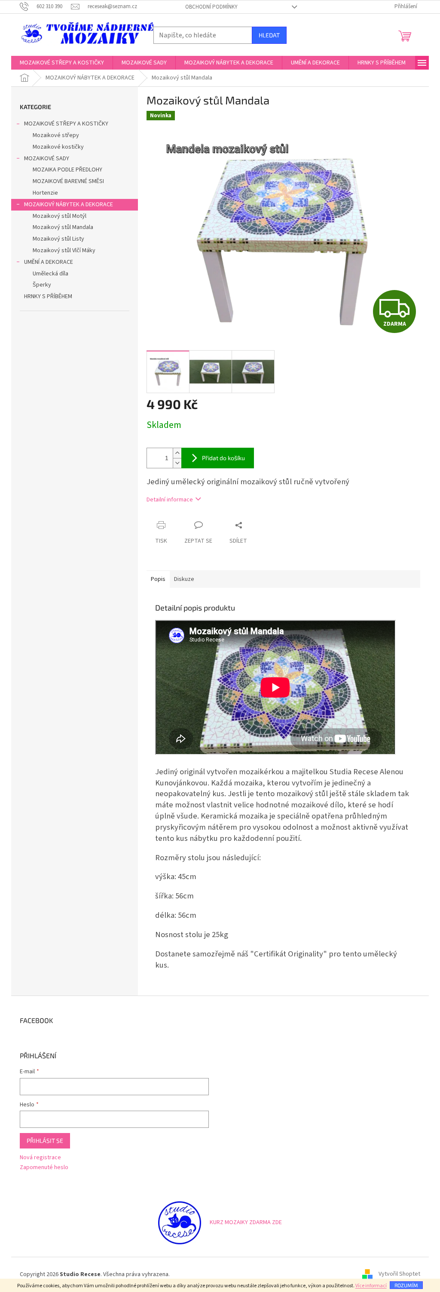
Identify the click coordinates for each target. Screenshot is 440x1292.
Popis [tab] (158, 579)
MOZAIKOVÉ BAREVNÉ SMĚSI (68, 181)
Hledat (269, 35)
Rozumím (406, 1285)
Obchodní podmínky (211, 7)
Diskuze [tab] (184, 579)
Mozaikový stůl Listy (58, 239)
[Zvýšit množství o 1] (177, 453)
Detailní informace (170, 499)
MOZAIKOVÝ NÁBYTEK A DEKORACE (68, 204)
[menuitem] (62, 63)
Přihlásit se (45, 1140)
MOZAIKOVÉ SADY (46, 158)
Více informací (371, 1285)
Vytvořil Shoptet (399, 1274)
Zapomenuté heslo (44, 1168)
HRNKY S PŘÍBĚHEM (48, 296)
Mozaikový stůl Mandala (63, 227)
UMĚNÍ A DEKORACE (48, 262)
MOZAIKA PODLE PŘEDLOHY (67, 169)
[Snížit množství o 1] (177, 463)
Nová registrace (40, 1158)
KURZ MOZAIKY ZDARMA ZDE (246, 1222)
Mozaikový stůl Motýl (59, 216)
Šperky (42, 285)
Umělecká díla (50, 273)
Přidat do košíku (223, 457)
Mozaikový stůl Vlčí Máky (64, 250)
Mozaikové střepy (56, 135)
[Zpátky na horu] (179, 1222)
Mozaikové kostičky (58, 147)
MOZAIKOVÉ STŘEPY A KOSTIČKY (66, 123)
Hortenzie (45, 193)
